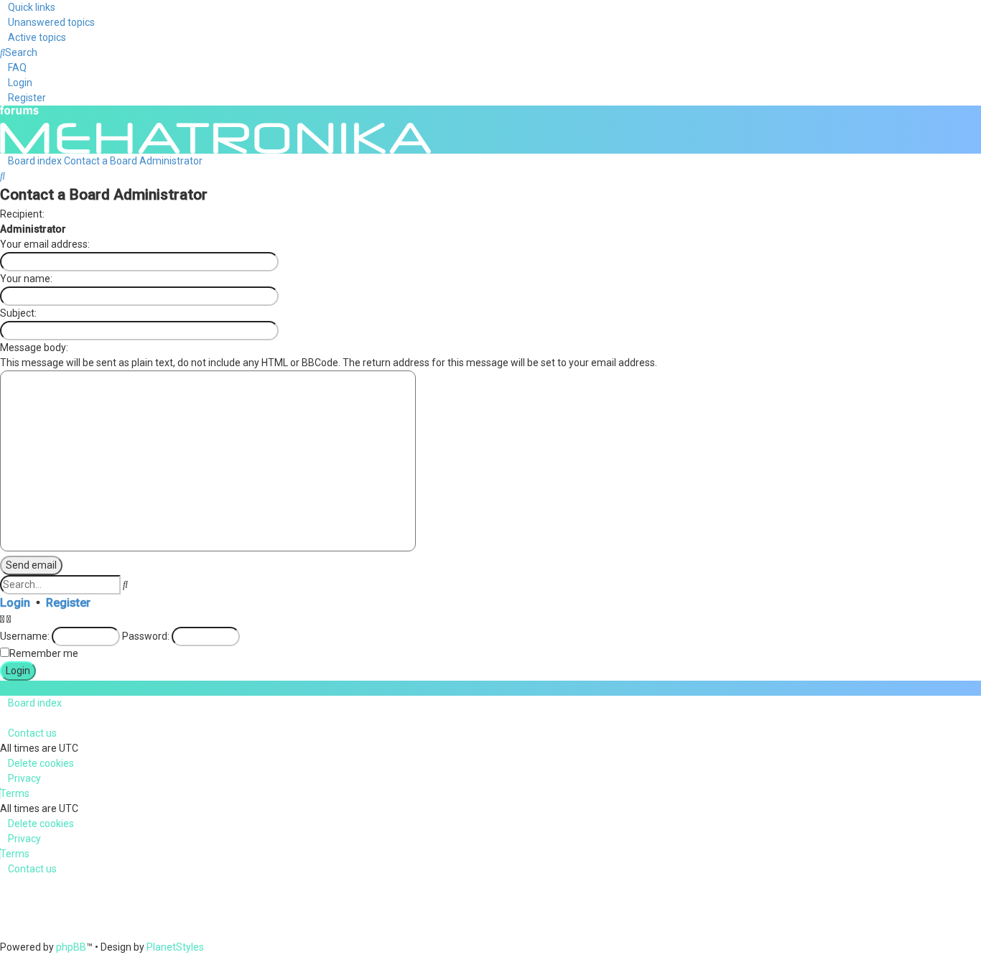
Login (15, 603)
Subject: (18, 313)
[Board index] (215, 128)
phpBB (71, 947)
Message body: (34, 347)
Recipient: (22, 214)
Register (68, 603)
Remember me (43, 653)
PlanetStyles (175, 947)
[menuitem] (47, 22)
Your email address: (45, 244)
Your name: (26, 278)
